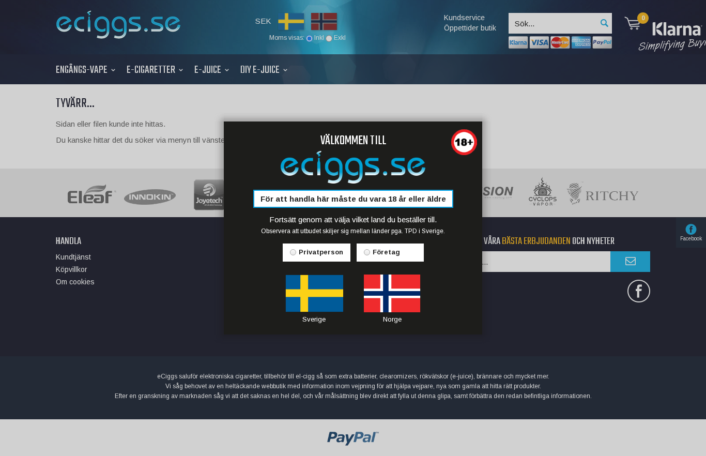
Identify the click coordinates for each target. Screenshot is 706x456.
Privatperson (321, 252)
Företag (386, 252)
